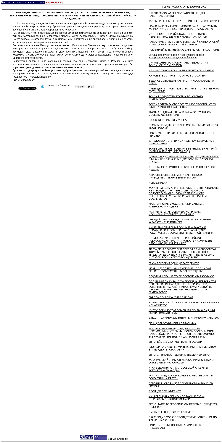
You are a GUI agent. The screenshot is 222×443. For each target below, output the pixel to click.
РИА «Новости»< (22, 80)
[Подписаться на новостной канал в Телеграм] (59, 89)
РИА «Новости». (68, 29)
